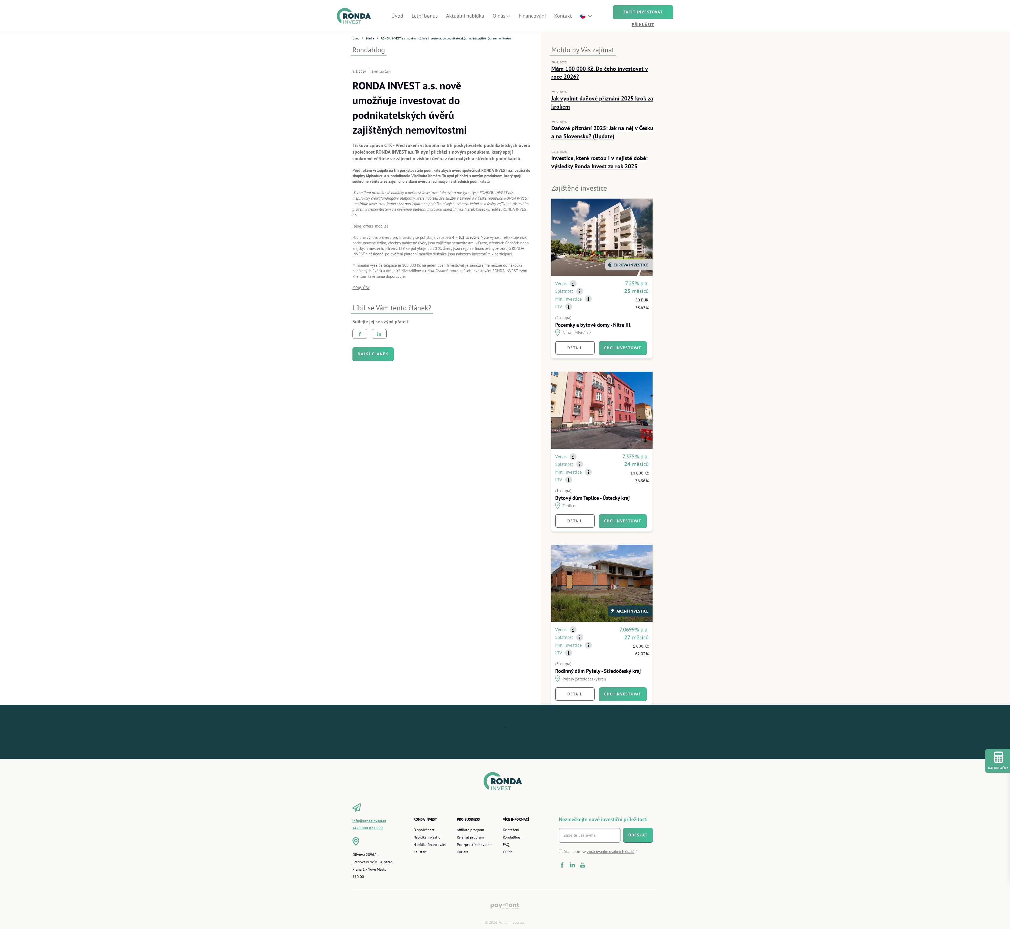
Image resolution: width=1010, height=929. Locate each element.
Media (370, 38)
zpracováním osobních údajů (610, 851)
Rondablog (368, 49)
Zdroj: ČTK (361, 287)
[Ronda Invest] (356, 16)
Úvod (355, 38)
